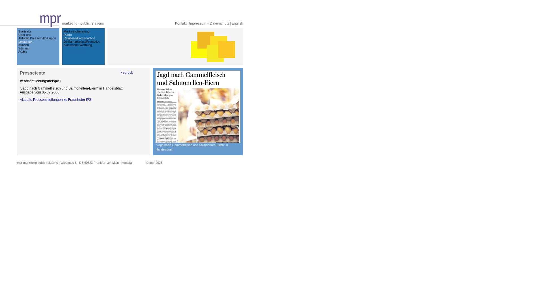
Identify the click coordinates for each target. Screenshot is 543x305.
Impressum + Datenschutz (209, 23)
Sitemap (23, 48)
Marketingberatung (76, 31)
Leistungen (25, 41)
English (237, 23)
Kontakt (181, 23)
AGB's (22, 51)
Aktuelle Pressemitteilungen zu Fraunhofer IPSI (56, 100)
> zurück (126, 73)
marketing (69, 23)
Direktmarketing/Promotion (82, 41)
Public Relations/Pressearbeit (79, 36)
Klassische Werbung (78, 45)
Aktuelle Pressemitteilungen (37, 38)
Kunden (23, 45)
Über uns (24, 34)
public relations (92, 23)
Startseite (24, 31)
